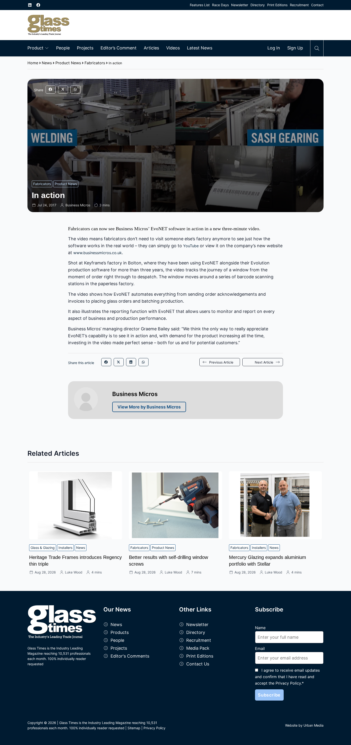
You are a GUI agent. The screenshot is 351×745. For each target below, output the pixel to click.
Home (32, 62)
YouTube (191, 245)
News (47, 62)
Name (260, 627)
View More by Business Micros (149, 406)
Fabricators (95, 62)
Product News (68, 62)
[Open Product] (47, 48)
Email (260, 648)
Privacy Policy (154, 728)
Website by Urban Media (304, 725)
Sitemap (134, 728)
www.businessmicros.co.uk (97, 252)
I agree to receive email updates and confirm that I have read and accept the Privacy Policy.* (287, 677)
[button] (51, 90)
